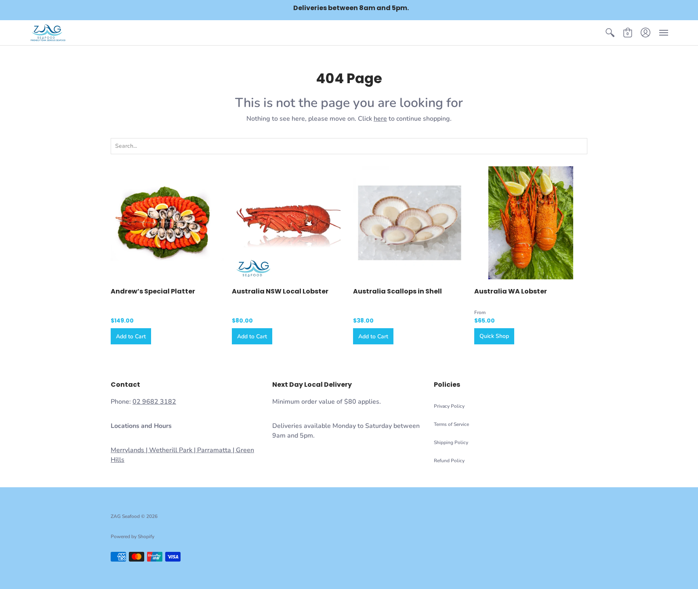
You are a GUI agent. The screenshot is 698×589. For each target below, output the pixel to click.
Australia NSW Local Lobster (280, 291)
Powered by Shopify (132, 536)
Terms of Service (451, 424)
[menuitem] (610, 32)
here (380, 118)
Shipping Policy (451, 442)
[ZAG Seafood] (48, 32)
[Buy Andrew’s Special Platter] (167, 222)
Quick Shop (494, 336)
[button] (610, 32)
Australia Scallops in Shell (397, 291)
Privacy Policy (449, 406)
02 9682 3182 (154, 401)
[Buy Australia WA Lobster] (530, 222)
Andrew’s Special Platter (153, 291)
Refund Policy (449, 460)
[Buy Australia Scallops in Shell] (409, 222)
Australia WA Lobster (510, 291)
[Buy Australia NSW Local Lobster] (288, 222)
